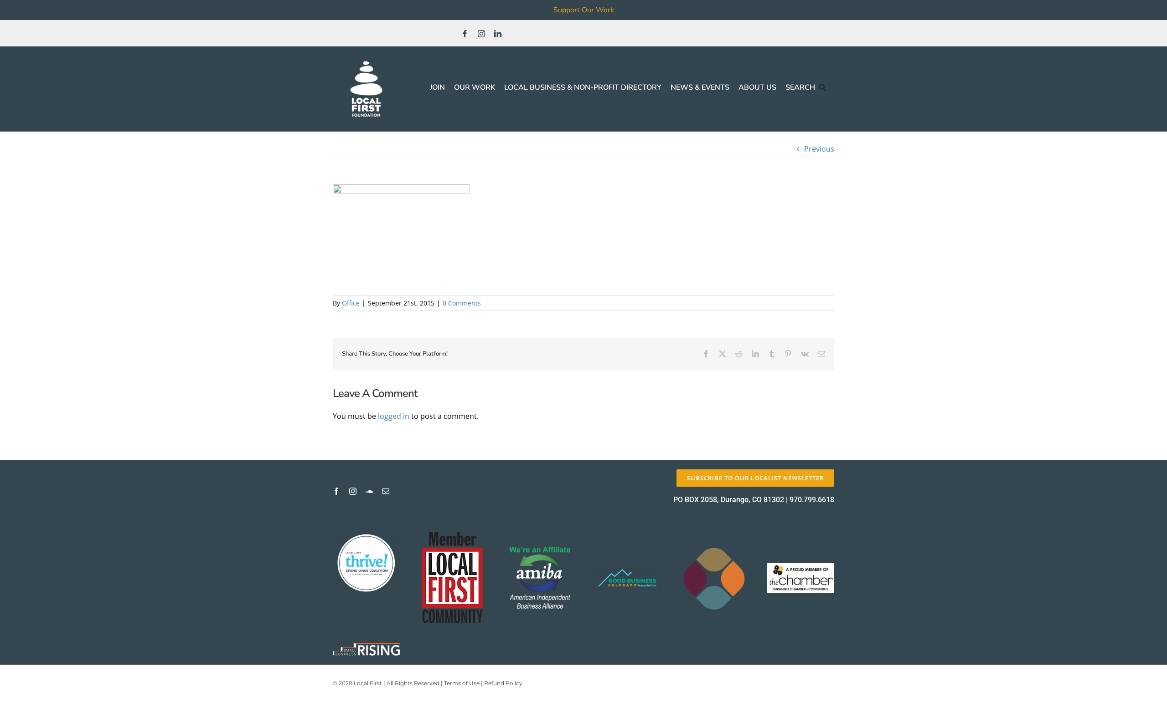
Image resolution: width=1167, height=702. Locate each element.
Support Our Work (583, 10)
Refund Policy (503, 683)
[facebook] (465, 33)
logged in (393, 416)
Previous (819, 149)
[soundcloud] (369, 491)
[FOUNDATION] (366, 59)
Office (351, 303)
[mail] (385, 491)
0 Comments (462, 303)
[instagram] (481, 33)
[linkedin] (497, 33)
